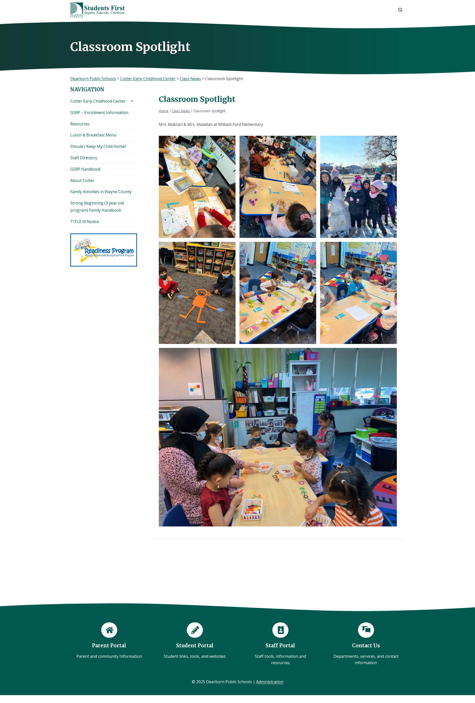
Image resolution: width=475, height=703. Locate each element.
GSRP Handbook (85, 169)
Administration (270, 681)
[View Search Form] (400, 9)
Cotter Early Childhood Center (98, 101)
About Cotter (82, 180)
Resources (80, 124)
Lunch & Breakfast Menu (93, 135)
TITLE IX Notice (84, 221)
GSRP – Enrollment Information (99, 112)
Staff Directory (83, 157)
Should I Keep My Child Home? (98, 146)
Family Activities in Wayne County (101, 191)
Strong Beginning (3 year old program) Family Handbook (97, 206)
